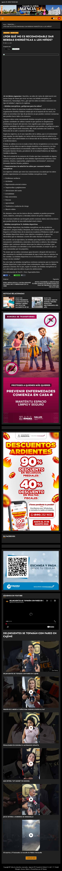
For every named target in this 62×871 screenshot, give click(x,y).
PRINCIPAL (6, 32)
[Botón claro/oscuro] (52, 18)
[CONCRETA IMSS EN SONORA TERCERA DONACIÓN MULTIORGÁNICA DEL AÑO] (37, 302)
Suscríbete (59, 18)
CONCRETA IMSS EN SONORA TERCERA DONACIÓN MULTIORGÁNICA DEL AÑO (51, 303)
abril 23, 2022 (8, 43)
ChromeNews (34, 869)
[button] (2, 18)
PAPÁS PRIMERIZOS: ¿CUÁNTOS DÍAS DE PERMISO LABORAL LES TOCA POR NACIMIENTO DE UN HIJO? (22, 304)
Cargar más (31, 858)
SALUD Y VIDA (14, 32)
